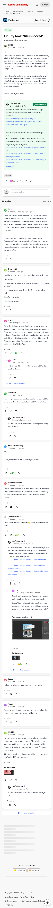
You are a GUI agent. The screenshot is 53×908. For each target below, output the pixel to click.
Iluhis (9, 209)
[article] (26, 234)
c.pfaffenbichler (15, 103)
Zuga (17, 590)
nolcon (10, 320)
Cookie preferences (11, 901)
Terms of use (24, 897)
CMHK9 (10, 45)
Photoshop (30, 11)
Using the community (11, 897)
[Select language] (37, 5)
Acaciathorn (12, 393)
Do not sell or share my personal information (32, 901)
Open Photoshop (41, 20)
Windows (8, 176)
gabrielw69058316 (14, 516)
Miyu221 (11, 732)
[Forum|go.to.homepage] (18, 5)
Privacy (32, 897)
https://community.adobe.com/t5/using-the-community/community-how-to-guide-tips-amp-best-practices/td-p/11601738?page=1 (24, 121)
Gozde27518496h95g (15, 445)
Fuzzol (10, 704)
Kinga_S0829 (12, 269)
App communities (18, 11)
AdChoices (10, 905)
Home (7, 11)
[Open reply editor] (26, 191)
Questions (40, 11)
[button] (4, 5)
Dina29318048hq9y (15, 482)
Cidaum (10, 679)
